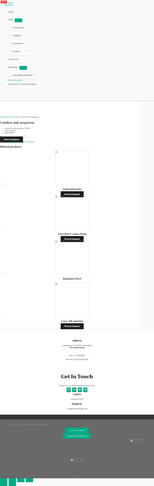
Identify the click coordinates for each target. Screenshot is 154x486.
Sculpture (17, 35)
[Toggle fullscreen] (12, 480)
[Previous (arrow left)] (3, 484)
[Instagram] (80, 389)
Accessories (18, 43)
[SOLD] (72, 274)
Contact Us (13, 59)
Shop (10, 20)
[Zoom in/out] (3, 480)
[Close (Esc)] (29, 480)
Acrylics (16, 51)
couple (28, 142)
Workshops (12, 67)
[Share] (21, 480)
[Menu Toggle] (18, 20)
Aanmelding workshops (23, 75)
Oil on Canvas (18, 28)
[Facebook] (69, 389)
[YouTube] (85, 389)
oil (33, 142)
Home (10, 12)
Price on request (11, 139)
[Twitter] (74, 389)
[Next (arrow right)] (12, 484)
